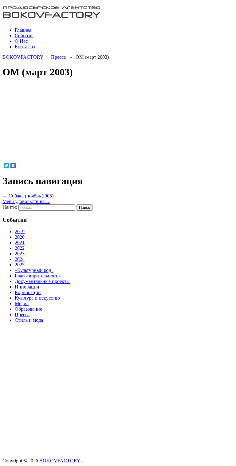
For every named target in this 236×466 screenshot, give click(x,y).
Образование (28, 309)
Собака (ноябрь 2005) (27, 195)
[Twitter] (6, 165)
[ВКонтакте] (13, 165)
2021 (20, 242)
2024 (20, 259)
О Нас (21, 41)
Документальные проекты (42, 281)
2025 (20, 264)
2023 (20, 253)
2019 (20, 231)
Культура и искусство (37, 298)
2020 (20, 237)
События (24, 35)
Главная (23, 30)
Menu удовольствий (26, 201)
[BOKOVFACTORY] (51, 14)
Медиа (22, 303)
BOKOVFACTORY (23, 57)
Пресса (58, 57)
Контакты (25, 46)
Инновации (27, 286)
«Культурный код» (34, 270)
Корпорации (28, 292)
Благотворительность (37, 275)
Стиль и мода (29, 320)
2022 (20, 248)
